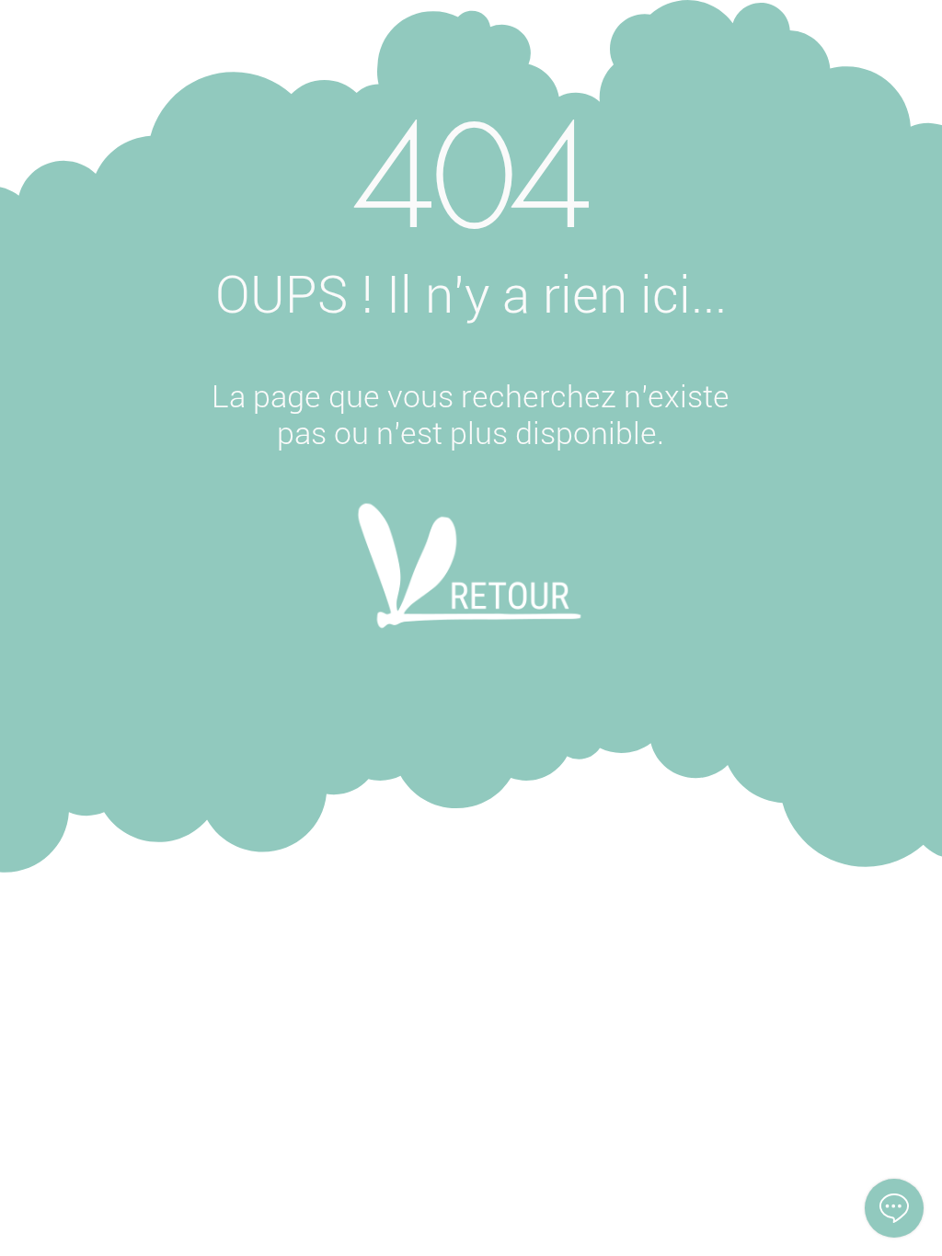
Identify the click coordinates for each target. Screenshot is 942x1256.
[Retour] (469, 590)
